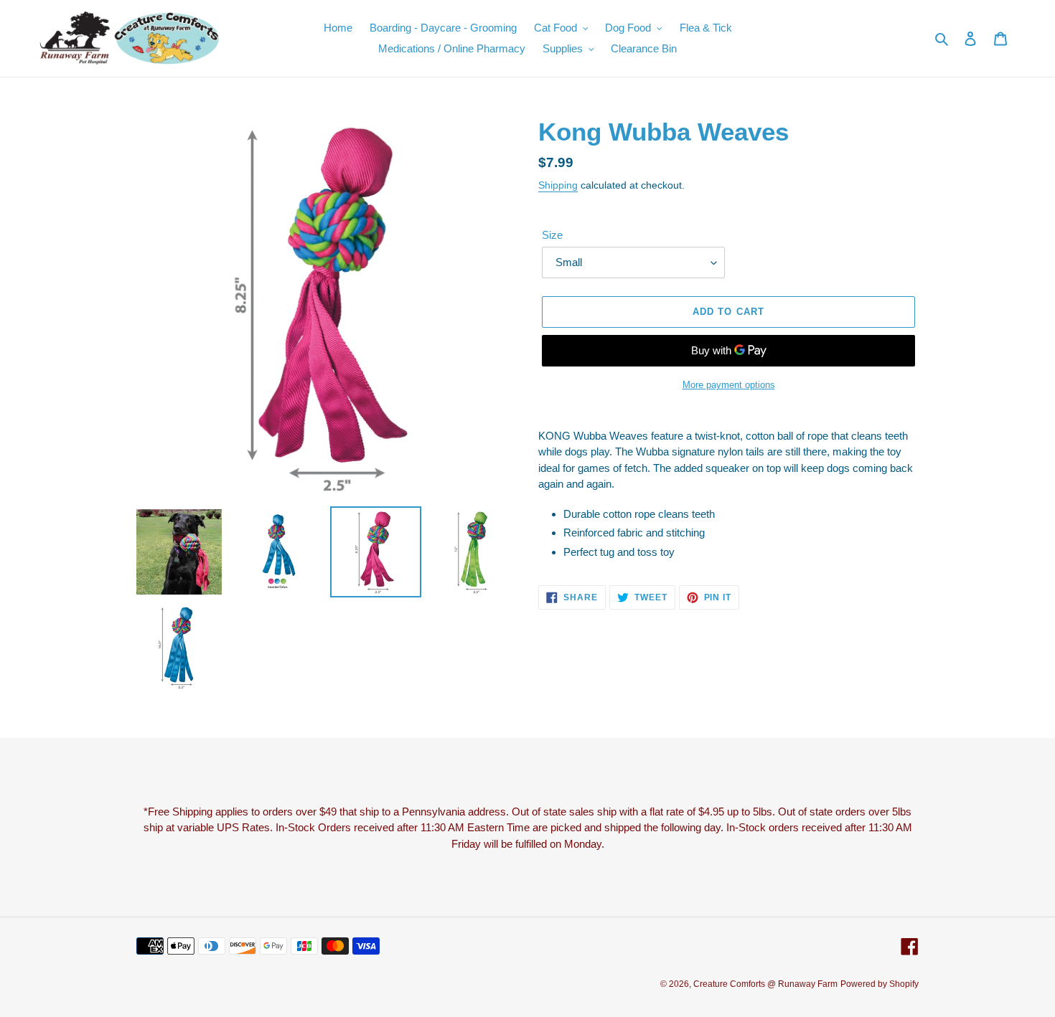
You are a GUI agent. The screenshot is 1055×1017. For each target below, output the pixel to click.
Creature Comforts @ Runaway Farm (765, 984)
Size (552, 235)
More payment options (729, 384)
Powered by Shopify (879, 984)
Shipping (558, 185)
